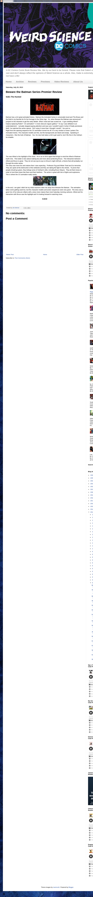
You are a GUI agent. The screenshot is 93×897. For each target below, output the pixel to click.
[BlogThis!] (25, 208)
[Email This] (24, 208)
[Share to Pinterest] (29, 208)
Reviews (32, 81)
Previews (45, 81)
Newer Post (10, 254)
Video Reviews (61, 81)
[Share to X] (27, 208)
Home (9, 81)
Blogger (71, 887)
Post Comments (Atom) (22, 258)
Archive (20, 81)
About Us (78, 81)
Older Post (79, 254)
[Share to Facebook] (28, 208)
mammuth (56, 887)
